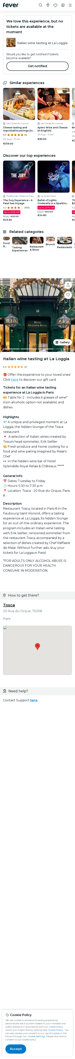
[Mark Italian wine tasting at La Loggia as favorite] (68, 295)
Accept (16, 1049)
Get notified (37, 66)
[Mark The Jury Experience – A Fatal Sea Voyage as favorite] (30, 164)
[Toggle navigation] (70, 5)
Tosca (9, 605)
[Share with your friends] (68, 285)
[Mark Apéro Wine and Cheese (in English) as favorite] (64, 91)
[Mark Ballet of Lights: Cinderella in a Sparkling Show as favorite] (64, 164)
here (14, 379)
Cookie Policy (55, 1029)
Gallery (65, 342)
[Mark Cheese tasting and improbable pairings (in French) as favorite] (30, 91)
